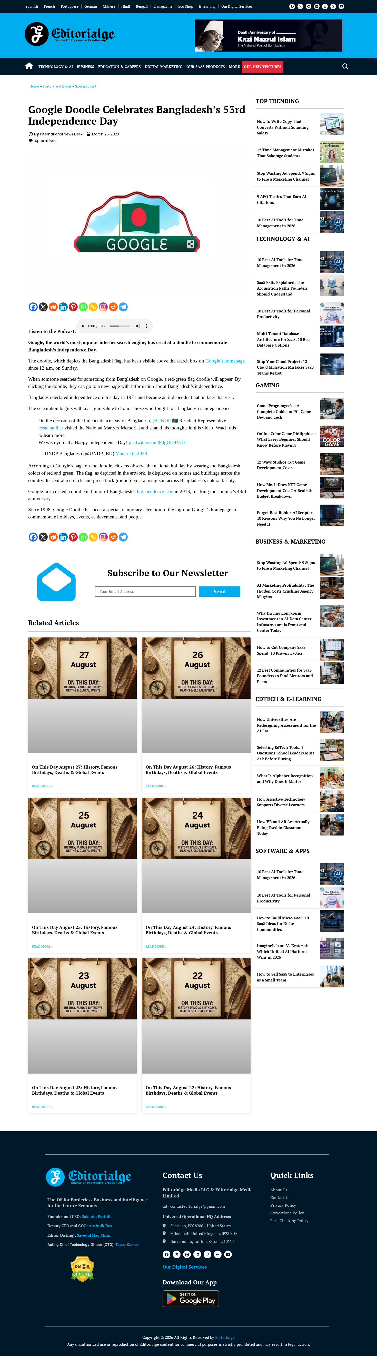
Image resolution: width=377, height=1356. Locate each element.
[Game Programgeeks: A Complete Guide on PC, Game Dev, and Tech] (332, 408)
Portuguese (69, 6)
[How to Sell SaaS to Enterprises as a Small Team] (332, 976)
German (90, 6)
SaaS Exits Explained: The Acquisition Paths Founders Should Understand (282, 288)
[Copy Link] (93, 306)
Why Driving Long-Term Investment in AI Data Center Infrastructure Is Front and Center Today (284, 622)
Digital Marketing (163, 66)
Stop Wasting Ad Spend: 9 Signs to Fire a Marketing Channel (286, 176)
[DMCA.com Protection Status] (82, 1280)
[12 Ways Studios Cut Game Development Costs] (332, 464)
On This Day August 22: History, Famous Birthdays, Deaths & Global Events (188, 1090)
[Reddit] (53, 306)
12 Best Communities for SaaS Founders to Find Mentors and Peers (285, 675)
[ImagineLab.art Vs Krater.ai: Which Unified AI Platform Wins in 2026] (332, 948)
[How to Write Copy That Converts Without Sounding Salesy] (332, 124)
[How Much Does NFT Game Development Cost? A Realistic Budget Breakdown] (332, 487)
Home (34, 86)
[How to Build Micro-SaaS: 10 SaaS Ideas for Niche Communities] (332, 921)
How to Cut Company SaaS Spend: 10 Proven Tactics (281, 650)
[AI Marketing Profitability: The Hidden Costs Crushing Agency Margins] (332, 588)
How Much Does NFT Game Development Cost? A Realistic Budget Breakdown (285, 490)
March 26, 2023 (131, 453)
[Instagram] (325, 6)
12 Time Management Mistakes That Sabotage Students (285, 152)
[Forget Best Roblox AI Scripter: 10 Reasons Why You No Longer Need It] (332, 515)
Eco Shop (185, 6)
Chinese (109, 6)
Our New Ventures (262, 66)
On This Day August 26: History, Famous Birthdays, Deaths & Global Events (188, 769)
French (49, 6)
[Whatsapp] (83, 306)
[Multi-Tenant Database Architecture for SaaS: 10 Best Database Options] (332, 336)
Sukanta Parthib (97, 1216)
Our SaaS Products (205, 66)
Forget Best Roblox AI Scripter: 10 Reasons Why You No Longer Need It (286, 518)
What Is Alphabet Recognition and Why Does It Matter (285, 778)
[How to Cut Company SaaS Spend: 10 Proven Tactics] (332, 650)
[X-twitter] (300, 6)
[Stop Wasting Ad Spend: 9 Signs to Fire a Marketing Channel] (332, 175)
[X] (43, 306)
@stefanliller (50, 427)
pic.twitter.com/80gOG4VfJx (157, 442)
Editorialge (225, 1337)
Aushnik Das (100, 1225)
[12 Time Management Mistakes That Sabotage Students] (332, 152)
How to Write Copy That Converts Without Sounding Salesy (283, 127)
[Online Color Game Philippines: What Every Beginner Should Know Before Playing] (332, 436)
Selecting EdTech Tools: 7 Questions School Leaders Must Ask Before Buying (285, 753)
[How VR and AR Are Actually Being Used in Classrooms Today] (332, 825)
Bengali (142, 6)
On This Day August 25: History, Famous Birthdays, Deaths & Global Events (74, 929)
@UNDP (162, 420)
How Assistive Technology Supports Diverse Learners (281, 802)
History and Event (57, 86)
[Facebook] (292, 6)
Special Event (85, 86)
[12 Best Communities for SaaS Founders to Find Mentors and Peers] (332, 673)
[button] (345, 66)
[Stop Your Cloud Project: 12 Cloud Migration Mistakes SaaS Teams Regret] (332, 364)
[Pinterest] (308, 6)
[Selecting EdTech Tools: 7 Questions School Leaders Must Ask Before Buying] (332, 750)
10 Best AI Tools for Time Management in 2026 (280, 222)
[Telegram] (123, 306)
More (234, 66)
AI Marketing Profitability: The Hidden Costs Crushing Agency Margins (285, 591)
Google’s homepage (225, 360)
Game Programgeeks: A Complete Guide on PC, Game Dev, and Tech (284, 411)
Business (85, 66)
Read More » (42, 786)
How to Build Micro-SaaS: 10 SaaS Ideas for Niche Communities (283, 923)
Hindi (125, 6)
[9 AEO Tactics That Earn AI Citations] (332, 199)
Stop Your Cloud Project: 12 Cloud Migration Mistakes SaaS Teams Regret (285, 367)
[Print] (113, 306)
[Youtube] (341, 6)
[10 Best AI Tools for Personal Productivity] (332, 313)
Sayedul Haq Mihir (94, 1235)
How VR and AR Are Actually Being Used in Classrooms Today (283, 827)
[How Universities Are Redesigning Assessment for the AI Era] (332, 722)
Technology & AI (55, 66)
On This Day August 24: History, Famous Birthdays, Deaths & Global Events (188, 929)
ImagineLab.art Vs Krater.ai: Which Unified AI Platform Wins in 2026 (282, 951)
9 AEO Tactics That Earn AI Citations (281, 199)
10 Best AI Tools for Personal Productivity (283, 313)
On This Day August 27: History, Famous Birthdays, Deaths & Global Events (74, 769)
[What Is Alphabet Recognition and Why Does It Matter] (332, 778)
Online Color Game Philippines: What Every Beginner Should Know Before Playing (286, 439)
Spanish (31, 6)
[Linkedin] (317, 6)
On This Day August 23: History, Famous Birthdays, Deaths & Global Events (74, 1090)
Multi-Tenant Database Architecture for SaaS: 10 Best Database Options (284, 339)
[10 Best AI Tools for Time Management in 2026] (332, 222)
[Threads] (333, 6)
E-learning (207, 6)
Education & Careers (119, 66)
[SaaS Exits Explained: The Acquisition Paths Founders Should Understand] (332, 285)
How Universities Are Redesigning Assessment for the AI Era (286, 725)
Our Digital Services (236, 6)
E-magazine (163, 6)
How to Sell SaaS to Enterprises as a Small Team (285, 976)
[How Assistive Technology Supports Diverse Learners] (332, 801)
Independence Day (155, 491)
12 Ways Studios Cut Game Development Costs (281, 464)
